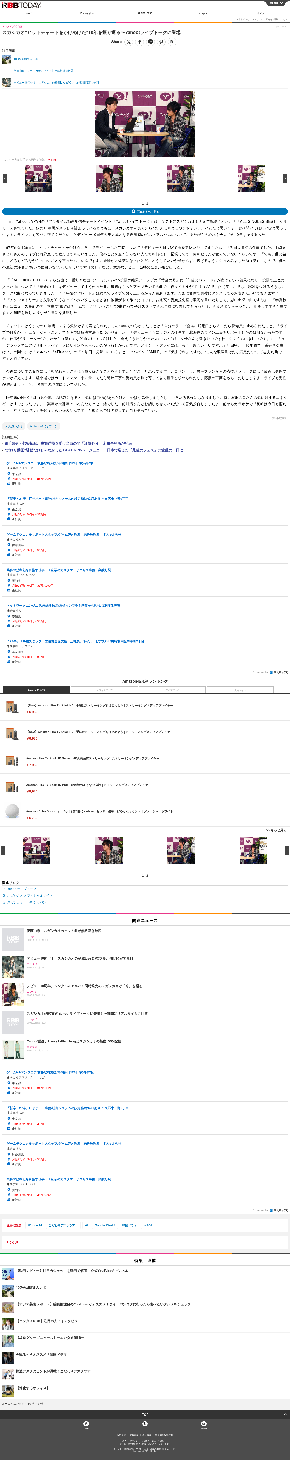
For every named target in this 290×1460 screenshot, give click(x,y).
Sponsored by (260, 672)
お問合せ (121, 1435)
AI (86, 1225)
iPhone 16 (35, 1225)
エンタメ (203, 13)
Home (86, 1428)
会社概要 (146, 1435)
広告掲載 (134, 1435)
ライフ (260, 13)
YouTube (204, 1428)
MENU (274, 3)
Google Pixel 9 (105, 1225)
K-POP (148, 1225)
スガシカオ (15, 426)
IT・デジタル (87, 13)
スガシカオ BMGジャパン (26, 902)
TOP (145, 1414)
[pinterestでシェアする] (161, 42)
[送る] (150, 42)
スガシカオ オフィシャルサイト (30, 895)
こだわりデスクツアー (63, 1225)
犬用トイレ (240, 690)
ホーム (29, 13)
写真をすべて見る (148, 211)
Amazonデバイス (37, 690)
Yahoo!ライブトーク (21, 888)
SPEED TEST (145, 13)
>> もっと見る (276, 830)
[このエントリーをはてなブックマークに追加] (172, 42)
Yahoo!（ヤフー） (45, 426)
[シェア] (139, 42)
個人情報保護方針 (164, 1435)
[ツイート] (128, 42)
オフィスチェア (105, 690)
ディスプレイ (172, 690)
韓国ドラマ (129, 1225)
